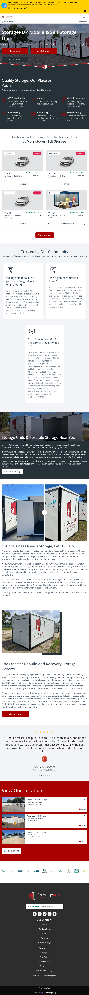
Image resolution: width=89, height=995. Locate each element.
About (44, 933)
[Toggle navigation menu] (85, 16)
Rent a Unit (15, 51)
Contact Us (44, 966)
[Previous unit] (48, 224)
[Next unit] (85, 224)
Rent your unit (44, 235)
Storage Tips (44, 961)
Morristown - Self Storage (46, 141)
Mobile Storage (44, 51)
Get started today (12, 471)
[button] (39, 775)
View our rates (15, 714)
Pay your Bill (14, 59)
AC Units (44, 938)
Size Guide (44, 957)
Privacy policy (44, 988)
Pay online (83, 22)
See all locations (11, 851)
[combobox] (44, 906)
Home (44, 924)
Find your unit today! (17, 8)
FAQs (44, 952)
